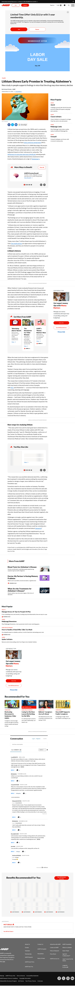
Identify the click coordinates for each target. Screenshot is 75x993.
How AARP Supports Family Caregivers (63, 713)
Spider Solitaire (7, 639)
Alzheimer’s (36, 159)
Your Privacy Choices (30, 981)
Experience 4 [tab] (30, 470)
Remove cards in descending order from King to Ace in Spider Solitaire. (19, 642)
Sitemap (2, 975)
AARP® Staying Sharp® (31, 173)
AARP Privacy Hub (10, 975)
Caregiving (7, 709)
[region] (29, 804)
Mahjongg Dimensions (9, 621)
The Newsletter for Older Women (28, 332)
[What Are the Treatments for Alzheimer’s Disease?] (44, 591)
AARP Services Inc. (54, 958)
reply (12, 770)
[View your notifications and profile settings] (47, 750)
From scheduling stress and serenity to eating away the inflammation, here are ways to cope (24, 614)
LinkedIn (16, 124)
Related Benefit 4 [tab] (30, 185)
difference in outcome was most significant (22, 154)
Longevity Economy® (65, 966)
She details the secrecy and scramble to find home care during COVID (45, 718)
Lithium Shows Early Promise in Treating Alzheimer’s (36, 81)
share (39, 770)
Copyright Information (25, 978)
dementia (38, 528)
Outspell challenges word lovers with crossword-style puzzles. (60, 140)
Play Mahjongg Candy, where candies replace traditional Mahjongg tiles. (60, 130)
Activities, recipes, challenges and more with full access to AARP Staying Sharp (33, 175)
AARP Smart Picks (29, 962)
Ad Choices (21, 981)
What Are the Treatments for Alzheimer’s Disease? (19, 590)
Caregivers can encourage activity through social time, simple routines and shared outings (11, 723)
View (13, 342)
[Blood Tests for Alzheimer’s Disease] (44, 569)
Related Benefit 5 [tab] (31, 185)
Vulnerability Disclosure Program (8, 981)
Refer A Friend (41, 958)
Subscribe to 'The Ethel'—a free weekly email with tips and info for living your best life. (28, 340)
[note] (25, 121)
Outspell (54, 136)
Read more (45, 813)
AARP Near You (29, 966)
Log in (33, 738)
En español (18, 91)
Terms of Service (21, 975)
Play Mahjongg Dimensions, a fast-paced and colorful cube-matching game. (20, 624)
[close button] (68, 12)
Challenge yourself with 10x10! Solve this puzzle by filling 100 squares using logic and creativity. (61, 109)
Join (19, 29)
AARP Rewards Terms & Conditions (9, 978)
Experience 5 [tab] (31, 470)
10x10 (53, 105)
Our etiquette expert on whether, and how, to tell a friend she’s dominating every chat (23, 632)
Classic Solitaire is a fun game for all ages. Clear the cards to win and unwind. (61, 120)
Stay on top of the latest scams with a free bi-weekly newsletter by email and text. (15, 336)
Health (4, 78)
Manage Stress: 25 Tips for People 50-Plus (16, 612)
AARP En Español (42, 949)
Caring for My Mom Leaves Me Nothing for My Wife (28, 714)
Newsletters (41, 953)
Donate (27, 947)
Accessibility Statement (32, 975)
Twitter (12, 124)
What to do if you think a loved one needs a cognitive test (22, 580)
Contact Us (40, 944)
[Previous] (41, 184)
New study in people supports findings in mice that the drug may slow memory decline (37, 85)
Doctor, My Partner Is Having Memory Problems (23, 577)
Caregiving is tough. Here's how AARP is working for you (63, 717)
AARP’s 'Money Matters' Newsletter (40, 330)
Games (52, 102)
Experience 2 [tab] (26, 470)
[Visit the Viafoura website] (45, 867)
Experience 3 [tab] (28, 470)
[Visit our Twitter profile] (63, 978)
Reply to (17, 803)
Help (64, 5)
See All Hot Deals (8, 931)
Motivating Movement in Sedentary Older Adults (10, 715)
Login (58, 5)
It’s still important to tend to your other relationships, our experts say (29, 720)
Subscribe (61, 322)
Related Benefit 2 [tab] (26, 185)
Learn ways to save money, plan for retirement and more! (40, 336)
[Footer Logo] (8, 949)
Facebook (9, 124)
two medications (16, 243)
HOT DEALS (8, 924)
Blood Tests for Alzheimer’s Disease (22, 567)
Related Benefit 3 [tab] (28, 185)
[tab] (16, 750)
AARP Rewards (29, 957)
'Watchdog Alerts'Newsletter (15, 329)
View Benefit (27, 178)
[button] (69, 5)
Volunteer (27, 950)
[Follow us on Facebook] (59, 978)
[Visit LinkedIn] (72, 978)
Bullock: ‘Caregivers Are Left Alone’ (45, 713)
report (44, 770)
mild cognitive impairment (32, 142)
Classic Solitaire (56, 117)
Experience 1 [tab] (24, 470)
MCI (12, 387)
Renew (37, 29)
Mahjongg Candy (56, 126)
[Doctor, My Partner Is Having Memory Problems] (44, 579)
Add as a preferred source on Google (25, 124)
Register (52, 5)
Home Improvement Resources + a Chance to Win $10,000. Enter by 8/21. (19, 1)
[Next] (44, 184)
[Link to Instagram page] (68, 978)
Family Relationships (7, 627)
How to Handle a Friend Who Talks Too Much (17, 630)
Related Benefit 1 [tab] (24, 185)
